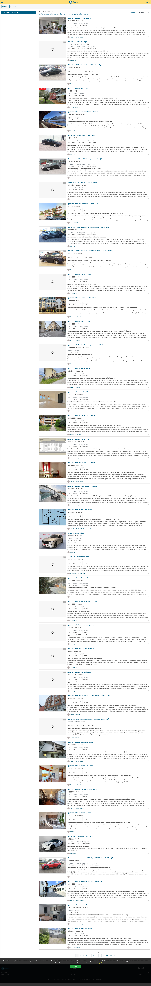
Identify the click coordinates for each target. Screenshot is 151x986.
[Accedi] (149, 2)
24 (107, 955)
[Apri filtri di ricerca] (147, 2)
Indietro (5, 6)
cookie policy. (99, 963)
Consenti (75, 966)
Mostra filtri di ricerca (11, 12)
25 (111, 955)
